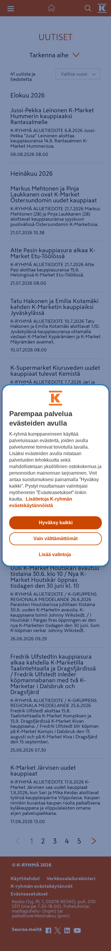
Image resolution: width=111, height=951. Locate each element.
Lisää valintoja (55, 554)
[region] (55, 475)
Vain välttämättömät (55, 538)
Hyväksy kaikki (56, 522)
